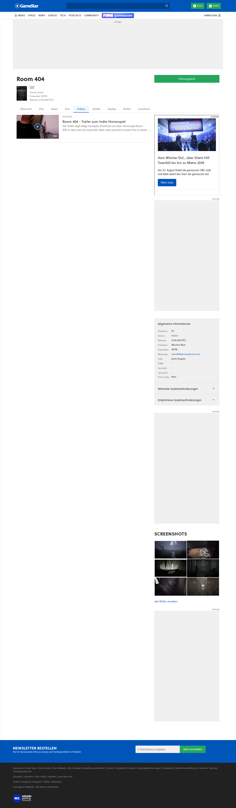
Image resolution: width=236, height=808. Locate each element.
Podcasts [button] (75, 15)
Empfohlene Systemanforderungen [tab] (180, 400)
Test (67, 109)
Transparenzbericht (22, 771)
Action (174, 335)
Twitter (16, 781)
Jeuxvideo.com (65, 776)
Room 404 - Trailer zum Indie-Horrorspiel (94, 121)
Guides (112, 109)
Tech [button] (63, 15)
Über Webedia (59, 768)
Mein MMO (40, 776)
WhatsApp (56, 781)
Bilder (127, 109)
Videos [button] (52, 15)
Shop (216, 5)
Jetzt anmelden (192, 749)
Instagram (37, 781)
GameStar (17, 776)
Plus (199, 5)
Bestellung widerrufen (93, 768)
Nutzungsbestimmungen (148, 768)
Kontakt (131, 768)
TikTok (46, 781)
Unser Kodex (44, 768)
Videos (81, 109)
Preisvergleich (186, 79)
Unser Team (31, 768)
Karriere (110, 768)
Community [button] (91, 15)
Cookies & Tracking (207, 768)
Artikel (96, 109)
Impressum (18, 768)
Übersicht (26, 109)
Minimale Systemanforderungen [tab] (178, 389)
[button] (20, 15)
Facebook (26, 781)
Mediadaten (167, 768)
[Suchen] (167, 6)
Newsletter (120, 768)
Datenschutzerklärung (185, 768)
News (54, 109)
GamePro (28, 776)
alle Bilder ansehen (165, 601)
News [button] (42, 15)
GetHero (52, 776)
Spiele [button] (32, 15)
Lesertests (144, 109)
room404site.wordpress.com (185, 354)
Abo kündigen (74, 768)
